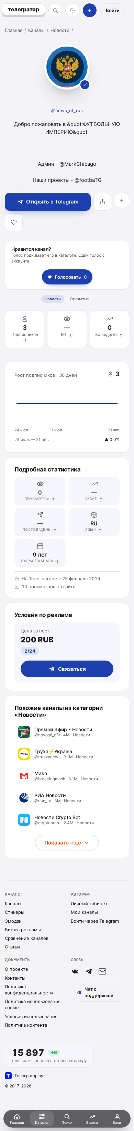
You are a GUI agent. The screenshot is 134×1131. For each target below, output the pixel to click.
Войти (113, 10)
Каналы (36, 30)
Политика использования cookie (32, 1004)
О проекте (16, 969)
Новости (60, 30)
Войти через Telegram (95, 921)
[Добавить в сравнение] (121, 200)
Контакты (15, 978)
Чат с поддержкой (99, 992)
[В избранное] (14, 222)
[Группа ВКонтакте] (75, 971)
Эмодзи (13, 921)
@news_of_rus (67, 110)
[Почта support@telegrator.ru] (102, 971)
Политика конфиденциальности (29, 989)
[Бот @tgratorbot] (89, 971)
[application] (67, 407)
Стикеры (14, 912)
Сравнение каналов (26, 938)
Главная (13, 30)
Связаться (72, 669)
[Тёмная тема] (72, 10)
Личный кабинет (89, 903)
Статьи (12, 946)
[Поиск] (55, 10)
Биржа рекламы (23, 929)
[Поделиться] (102, 202)
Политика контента (26, 1025)
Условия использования (31, 1016)
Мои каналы (84, 912)
